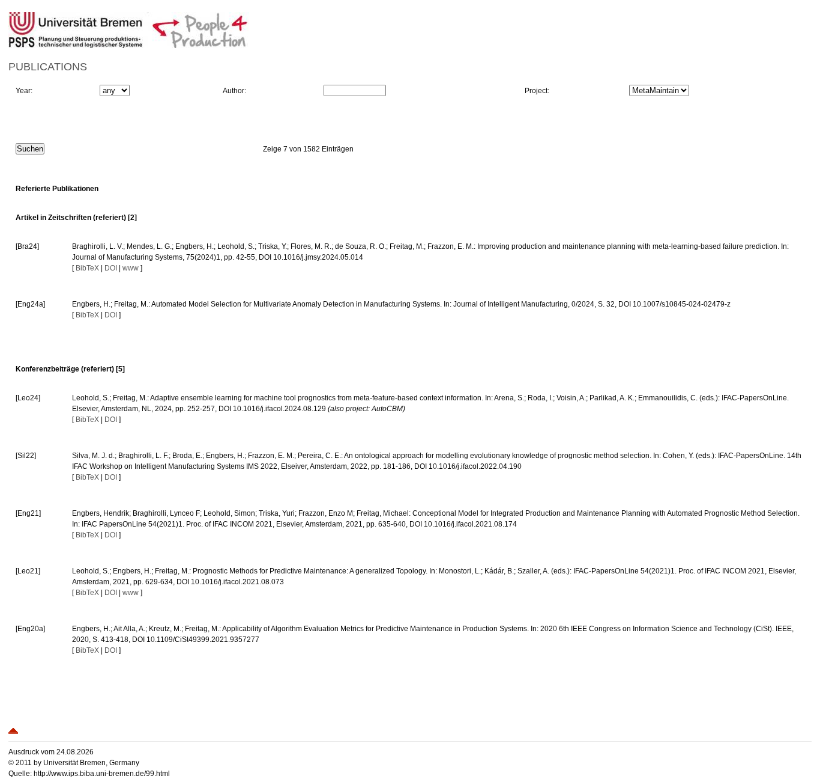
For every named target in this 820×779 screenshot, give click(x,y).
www (130, 268)
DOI (110, 268)
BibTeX (87, 268)
